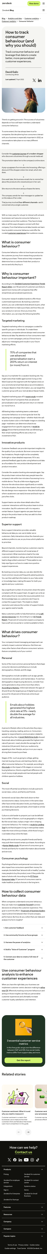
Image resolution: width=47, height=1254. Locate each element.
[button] (21, 927)
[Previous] (19, 1132)
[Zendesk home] (7, 3)
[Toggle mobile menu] (43, 3)
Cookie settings (10, 1248)
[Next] (28, 1132)
